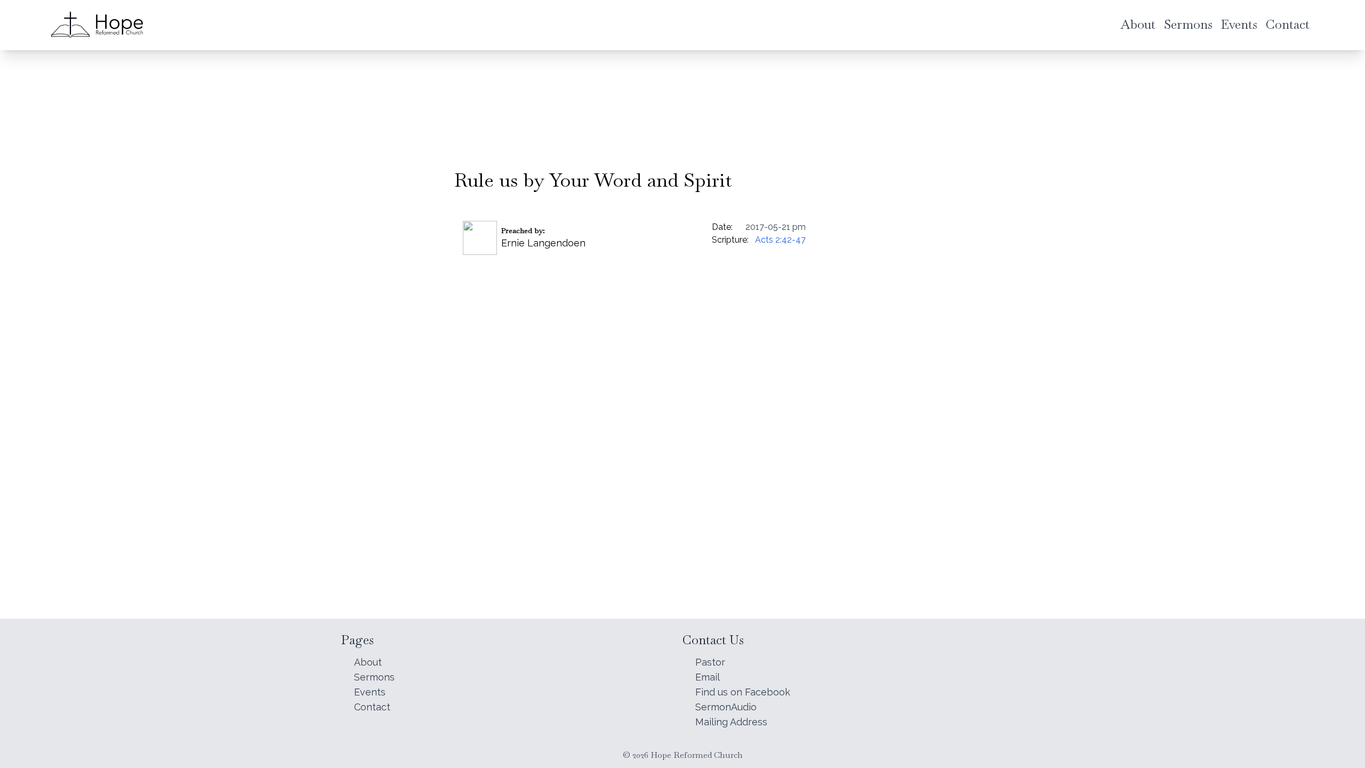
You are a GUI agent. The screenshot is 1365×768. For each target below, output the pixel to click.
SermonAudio (726, 707)
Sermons (374, 677)
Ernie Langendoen (543, 243)
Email (707, 677)
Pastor (710, 662)
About (368, 662)
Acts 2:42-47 (780, 240)
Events (370, 692)
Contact (372, 707)
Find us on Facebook (742, 692)
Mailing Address (731, 721)
